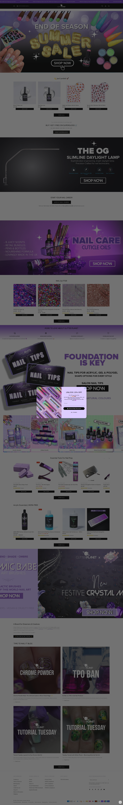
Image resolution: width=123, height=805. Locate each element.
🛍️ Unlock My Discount (74, 408)
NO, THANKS (74, 412)
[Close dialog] (85, 388)
